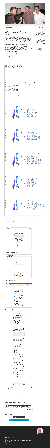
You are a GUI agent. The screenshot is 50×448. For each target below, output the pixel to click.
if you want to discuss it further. (19, 419)
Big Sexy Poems (7, 444)
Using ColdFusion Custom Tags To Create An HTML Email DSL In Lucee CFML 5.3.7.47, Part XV (18, 405)
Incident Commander (20, 444)
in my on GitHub (16, 44)
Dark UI (44, 1)
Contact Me (23, 440)
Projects (15, 440)
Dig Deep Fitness (13, 444)
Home (17, 1)
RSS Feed (9, 441)
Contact (40, 1)
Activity (20, 1)
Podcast (24, 1)
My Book (28, 1)
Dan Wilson (32, 25)
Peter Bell (28, 25)
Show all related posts (30, 409)
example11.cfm (6, 215)
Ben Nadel (7, 34)
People (37, 1)
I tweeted (10, 37)
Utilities (30, 440)
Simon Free (24, 25)
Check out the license (18, 394)
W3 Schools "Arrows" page (18, 62)
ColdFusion (12, 35)
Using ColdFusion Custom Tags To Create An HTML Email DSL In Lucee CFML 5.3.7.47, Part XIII (18, 407)
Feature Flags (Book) (27, 444)
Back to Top (43, 424)
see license (26, 424)
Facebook (12, 437)
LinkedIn (9, 437)
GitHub (12, 215)
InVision (6, 441)
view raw (44, 215)
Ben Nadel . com (7, 1)
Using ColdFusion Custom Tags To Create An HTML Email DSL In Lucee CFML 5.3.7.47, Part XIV (19, 406)
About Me (32, 1)
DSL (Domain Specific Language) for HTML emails (18, 40)
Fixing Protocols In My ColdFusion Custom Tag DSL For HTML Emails (15, 404)
